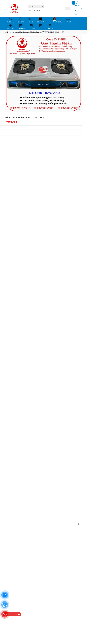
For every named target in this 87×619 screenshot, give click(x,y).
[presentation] (78, 524)
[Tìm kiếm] (67, 8)
